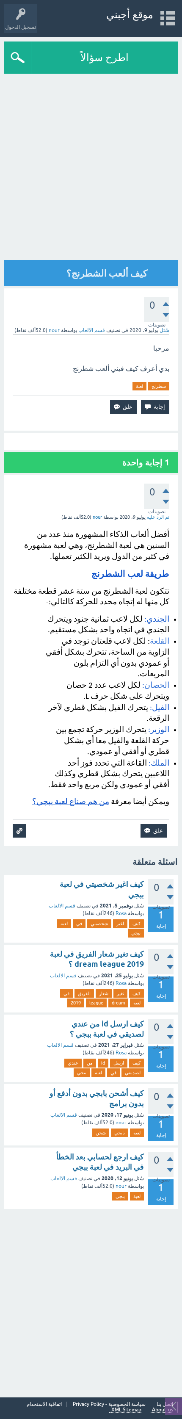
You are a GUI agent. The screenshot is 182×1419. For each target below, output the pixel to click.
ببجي (136, 932)
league (96, 1002)
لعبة (139, 386)
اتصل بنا (165, 1404)
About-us (162, 1410)
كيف (136, 923)
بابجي (119, 1132)
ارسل (118, 1062)
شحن (101, 1132)
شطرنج (159, 386)
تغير (120, 993)
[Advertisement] (91, 1302)
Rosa (121, 913)
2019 (76, 1002)
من (90, 1062)
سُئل (164, 330)
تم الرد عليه (158, 517)
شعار (103, 993)
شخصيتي (99, 923)
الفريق (84, 993)
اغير (120, 923)
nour (121, 1123)
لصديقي (133, 1072)
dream (118, 1002)
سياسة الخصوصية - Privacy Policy (109, 1404)
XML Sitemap (126, 1410)
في (79, 923)
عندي (73, 1062)
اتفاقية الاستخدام (44, 1404)
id (103, 1062)
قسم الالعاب (91, 330)
